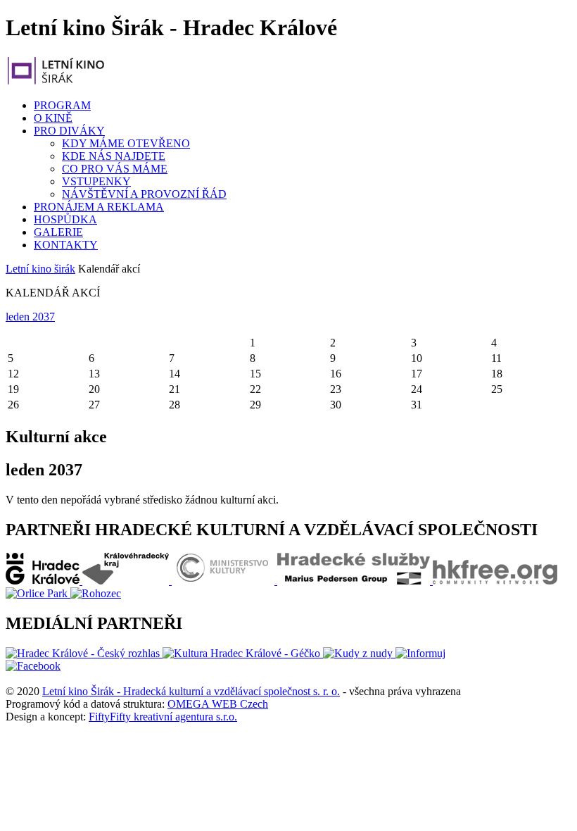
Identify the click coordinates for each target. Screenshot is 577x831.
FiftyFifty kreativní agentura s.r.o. (163, 717)
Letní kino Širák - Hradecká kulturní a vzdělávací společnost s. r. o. (191, 691)
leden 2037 (30, 317)
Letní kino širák (40, 269)
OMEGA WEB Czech (217, 704)
